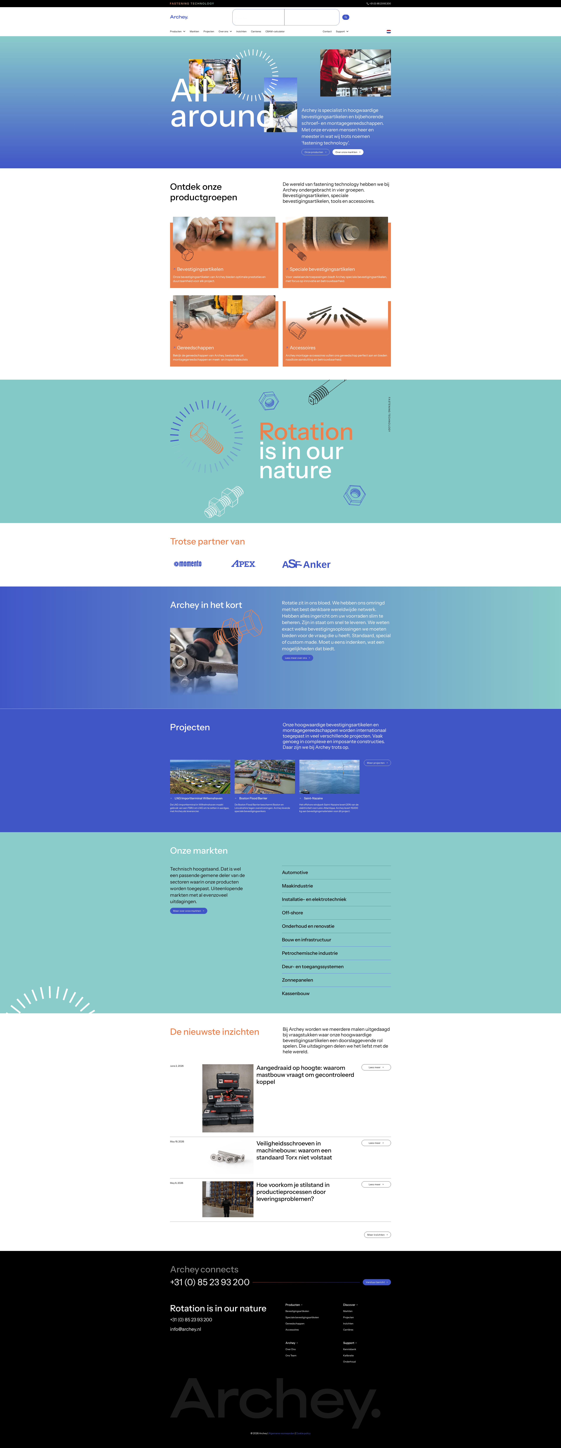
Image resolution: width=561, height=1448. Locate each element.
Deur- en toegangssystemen (313, 966)
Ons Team (290, 1355)
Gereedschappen (195, 347)
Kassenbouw (296, 993)
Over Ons (290, 1349)
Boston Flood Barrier (253, 798)
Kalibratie (348, 1355)
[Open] (345, 17)
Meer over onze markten (187, 910)
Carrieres (256, 31)
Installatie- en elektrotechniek (314, 899)
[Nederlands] (389, 31)
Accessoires (302, 347)
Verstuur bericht (375, 1282)
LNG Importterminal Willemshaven (199, 798)
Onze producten (314, 152)
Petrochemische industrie (310, 953)
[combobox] (389, 31)
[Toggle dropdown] (184, 31)
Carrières (348, 1329)
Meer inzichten (376, 1234)
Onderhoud (349, 1361)
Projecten (209, 31)
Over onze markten (346, 152)
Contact (327, 31)
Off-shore (293, 913)
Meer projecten (376, 762)
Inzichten (241, 31)
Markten (194, 31)
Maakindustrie (297, 886)
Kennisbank (349, 1349)
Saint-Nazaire (313, 798)
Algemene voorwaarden (282, 1433)
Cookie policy (303, 1433)
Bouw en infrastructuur (306, 939)
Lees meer (375, 1067)
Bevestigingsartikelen (200, 269)
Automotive (295, 872)
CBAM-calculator (275, 31)
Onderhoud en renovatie (308, 926)
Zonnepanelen (297, 980)
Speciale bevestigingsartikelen (322, 269)
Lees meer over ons (296, 658)
